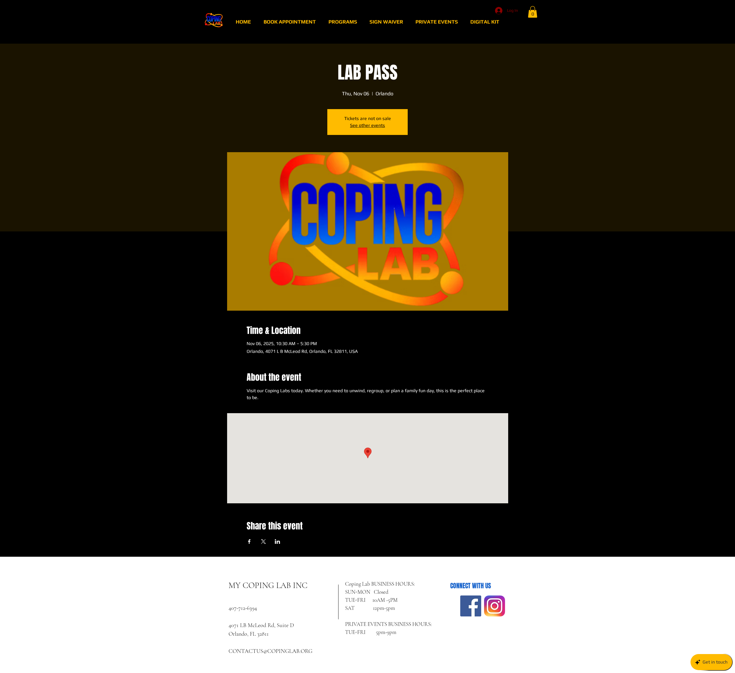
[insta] (494, 605)
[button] (532, 12)
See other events (367, 125)
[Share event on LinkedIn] (277, 541)
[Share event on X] (263, 541)
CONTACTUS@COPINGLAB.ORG (270, 651)
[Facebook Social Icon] (470, 605)
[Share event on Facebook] (249, 541)
